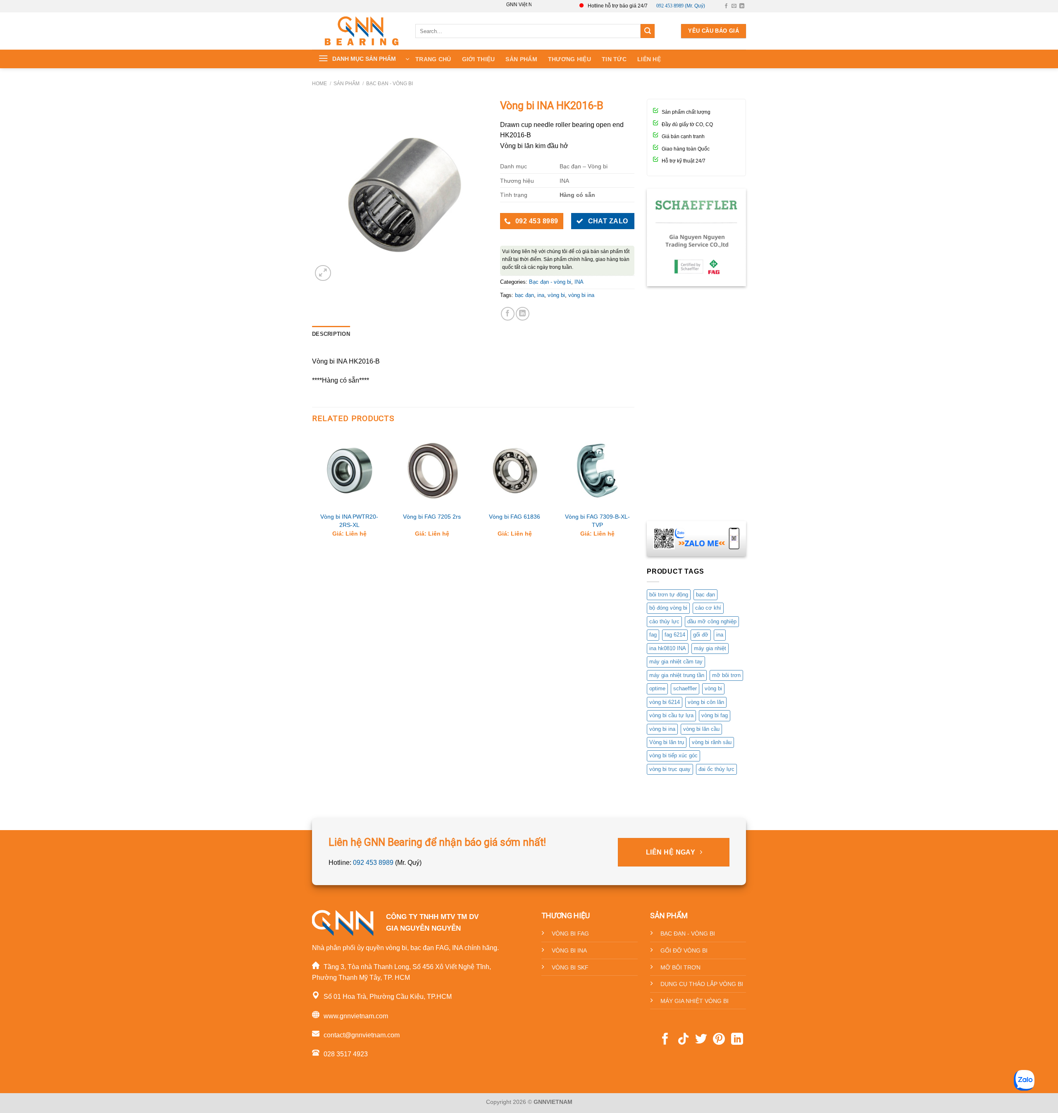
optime (657, 688)
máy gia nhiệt (710, 648)
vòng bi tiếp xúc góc (673, 755)
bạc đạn (524, 295)
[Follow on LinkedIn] (741, 6)
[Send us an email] (734, 6)
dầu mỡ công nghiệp (711, 621)
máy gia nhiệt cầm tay (676, 661)
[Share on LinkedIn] (522, 314)
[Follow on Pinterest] (719, 1039)
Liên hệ (649, 59)
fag (653, 635)
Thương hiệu (569, 59)
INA (579, 282)
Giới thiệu (478, 59)
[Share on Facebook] (508, 314)
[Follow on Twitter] (701, 1039)
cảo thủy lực (664, 621)
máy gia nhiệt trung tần (676, 675)
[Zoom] (323, 273)
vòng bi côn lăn (706, 702)
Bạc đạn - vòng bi (389, 83)
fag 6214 (675, 635)
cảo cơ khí (708, 608)
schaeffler (685, 688)
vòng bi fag (714, 715)
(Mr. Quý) (680, 6)
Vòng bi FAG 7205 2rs (432, 516)
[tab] (331, 334)
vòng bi (556, 295)
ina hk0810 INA (667, 648)
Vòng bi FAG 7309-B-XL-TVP (597, 520)
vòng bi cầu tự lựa (671, 715)
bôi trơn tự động (668, 594)
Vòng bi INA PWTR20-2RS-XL (349, 520)
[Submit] (648, 31)
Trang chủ (433, 59)
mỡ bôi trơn (726, 675)
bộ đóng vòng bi (668, 608)
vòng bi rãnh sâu (712, 742)
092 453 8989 (373, 862)
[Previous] (312, 492)
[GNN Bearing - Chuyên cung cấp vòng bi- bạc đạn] (361, 31)
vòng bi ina (581, 295)
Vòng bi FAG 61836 (514, 516)
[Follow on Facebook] (726, 6)
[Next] (634, 492)
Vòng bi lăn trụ (666, 742)
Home (319, 83)
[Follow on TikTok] (683, 1039)
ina (540, 295)
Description (331, 334)
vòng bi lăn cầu (701, 729)
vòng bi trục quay (670, 769)
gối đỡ (700, 635)
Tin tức (614, 59)
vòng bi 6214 (664, 702)
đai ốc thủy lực (716, 769)
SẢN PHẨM (521, 59)
